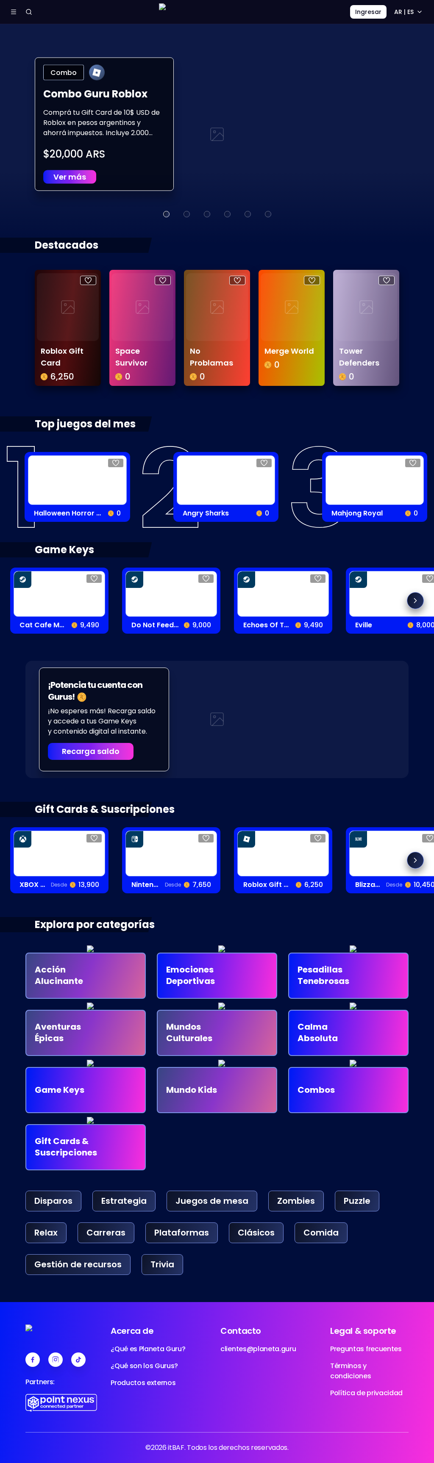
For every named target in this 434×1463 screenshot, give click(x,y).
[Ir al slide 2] (186, 214)
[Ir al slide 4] (227, 214)
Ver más (69, 177)
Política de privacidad (366, 1393)
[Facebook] (32, 1359)
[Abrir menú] (13, 12)
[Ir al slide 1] (166, 214)
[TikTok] (78, 1359)
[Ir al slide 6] (268, 214)
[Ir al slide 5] (247, 214)
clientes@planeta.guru (258, 1349)
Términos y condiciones (350, 1371)
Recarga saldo (91, 751)
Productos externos (143, 1383)
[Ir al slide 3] (207, 214)
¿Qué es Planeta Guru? (148, 1349)
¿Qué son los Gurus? (144, 1366)
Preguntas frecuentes (366, 1349)
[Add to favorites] (88, 280)
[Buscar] (29, 12)
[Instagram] (55, 1359)
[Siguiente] (415, 600)
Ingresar (368, 12)
